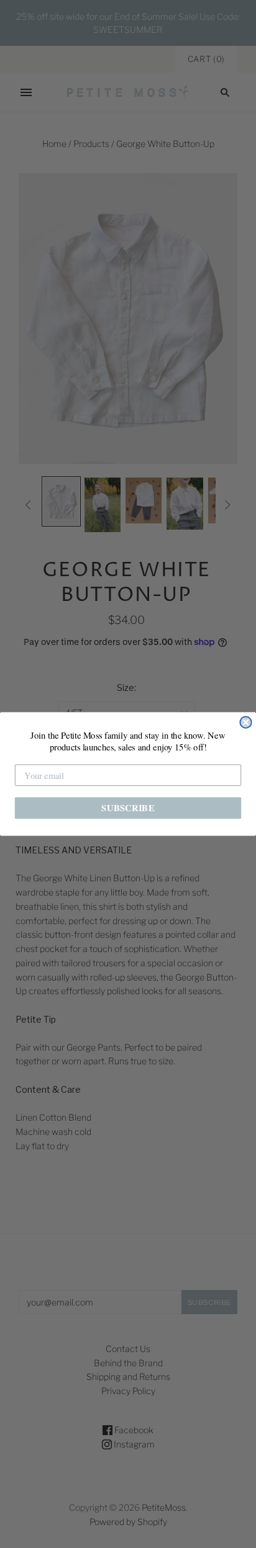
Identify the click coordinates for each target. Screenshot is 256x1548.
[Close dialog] (245, 722)
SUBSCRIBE (127, 807)
